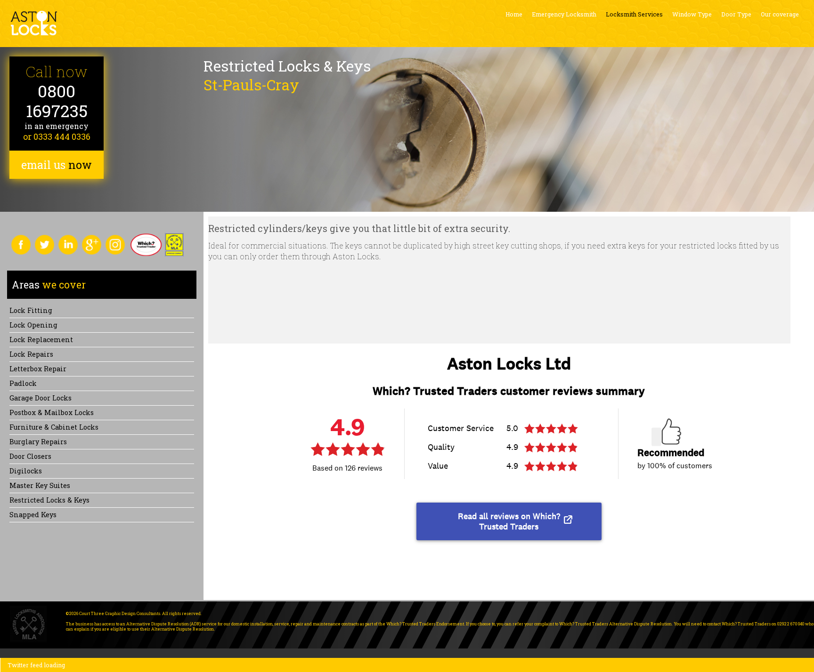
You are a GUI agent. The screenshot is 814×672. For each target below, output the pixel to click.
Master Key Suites (39, 485)
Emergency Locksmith (564, 14)
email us (56, 165)
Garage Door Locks (40, 397)
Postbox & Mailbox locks (51, 412)
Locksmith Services (634, 14)
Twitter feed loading (36, 665)
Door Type (736, 14)
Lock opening (33, 324)
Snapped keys (33, 514)
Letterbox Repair (37, 368)
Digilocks (25, 470)
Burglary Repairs (38, 441)
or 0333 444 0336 (56, 136)
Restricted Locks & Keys (49, 500)
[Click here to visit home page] (33, 23)
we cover (49, 284)
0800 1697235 (57, 101)
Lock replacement (41, 339)
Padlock (23, 383)
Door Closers (30, 456)
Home (513, 14)
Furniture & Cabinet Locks (53, 427)
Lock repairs (31, 354)
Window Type (692, 14)
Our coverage (780, 14)
